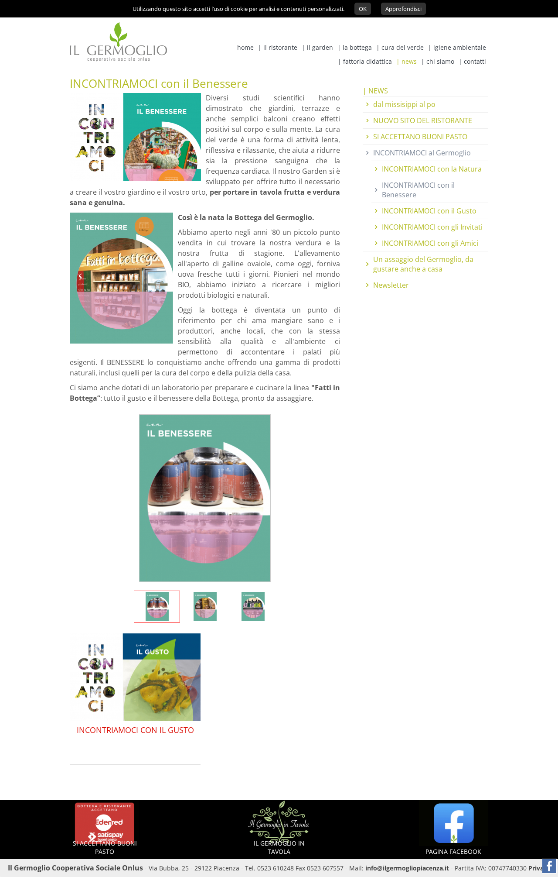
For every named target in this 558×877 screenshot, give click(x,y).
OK (363, 9)
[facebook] (549, 866)
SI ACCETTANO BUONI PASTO (420, 136)
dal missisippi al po (404, 104)
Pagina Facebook (453, 851)
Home (245, 47)
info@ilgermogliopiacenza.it (407, 868)
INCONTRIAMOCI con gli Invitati (432, 227)
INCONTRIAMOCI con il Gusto (135, 730)
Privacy (539, 868)
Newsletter (391, 285)
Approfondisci (403, 9)
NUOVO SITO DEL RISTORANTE (422, 120)
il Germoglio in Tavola (279, 847)
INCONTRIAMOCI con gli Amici (430, 243)
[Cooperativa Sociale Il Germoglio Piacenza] (118, 59)
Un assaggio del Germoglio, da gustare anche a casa (423, 264)
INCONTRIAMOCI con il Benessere (418, 189)
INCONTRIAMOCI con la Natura (432, 169)
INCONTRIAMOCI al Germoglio (422, 153)
